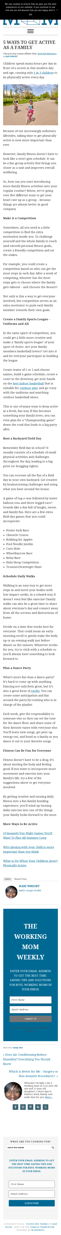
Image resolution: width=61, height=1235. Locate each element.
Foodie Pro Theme (37, 1224)
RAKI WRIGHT (29, 886)
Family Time (18, 1048)
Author (8, 879)
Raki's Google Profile (30, 890)
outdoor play (28, 388)
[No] (57, 9)
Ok (30, 14)
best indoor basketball (28, 383)
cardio (35, 691)
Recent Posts (20, 879)
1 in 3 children (44, 72)
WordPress (38, 1230)
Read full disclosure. (47, 53)
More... (49, 1097)
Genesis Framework (42, 1227)
